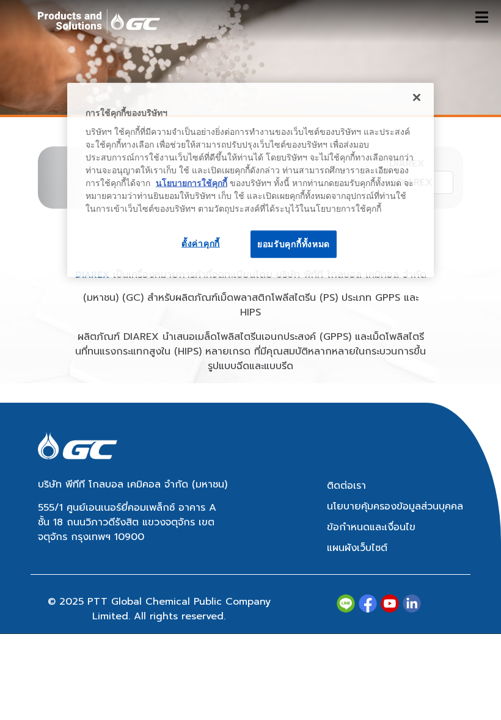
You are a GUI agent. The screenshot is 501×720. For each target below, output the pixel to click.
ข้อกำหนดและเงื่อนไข (371, 527)
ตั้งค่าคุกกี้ (200, 243)
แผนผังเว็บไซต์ (357, 548)
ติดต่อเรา (346, 485)
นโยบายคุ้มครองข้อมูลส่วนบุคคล (395, 506)
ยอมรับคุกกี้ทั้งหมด (293, 243)
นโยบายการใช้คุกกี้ (191, 182)
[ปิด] (416, 97)
